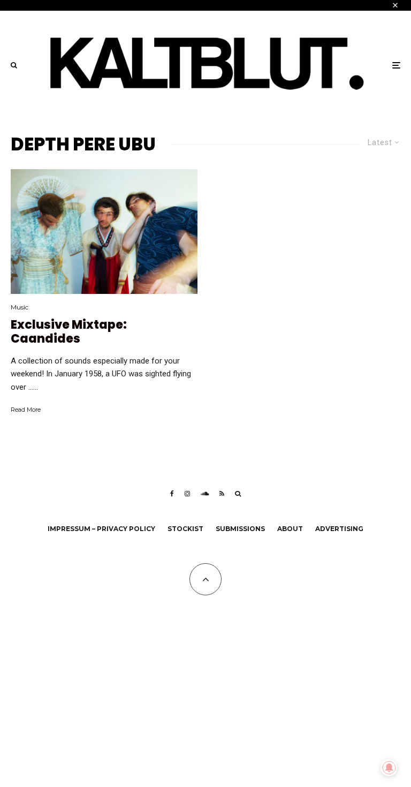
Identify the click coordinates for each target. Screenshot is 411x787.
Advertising (339, 529)
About (290, 529)
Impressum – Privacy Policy (101, 529)
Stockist (185, 529)
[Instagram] (187, 493)
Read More (26, 409)
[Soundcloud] (204, 493)
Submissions (240, 529)
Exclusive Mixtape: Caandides (69, 332)
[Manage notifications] (389, 767)
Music (19, 307)
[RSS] (222, 493)
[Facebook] (172, 493)
